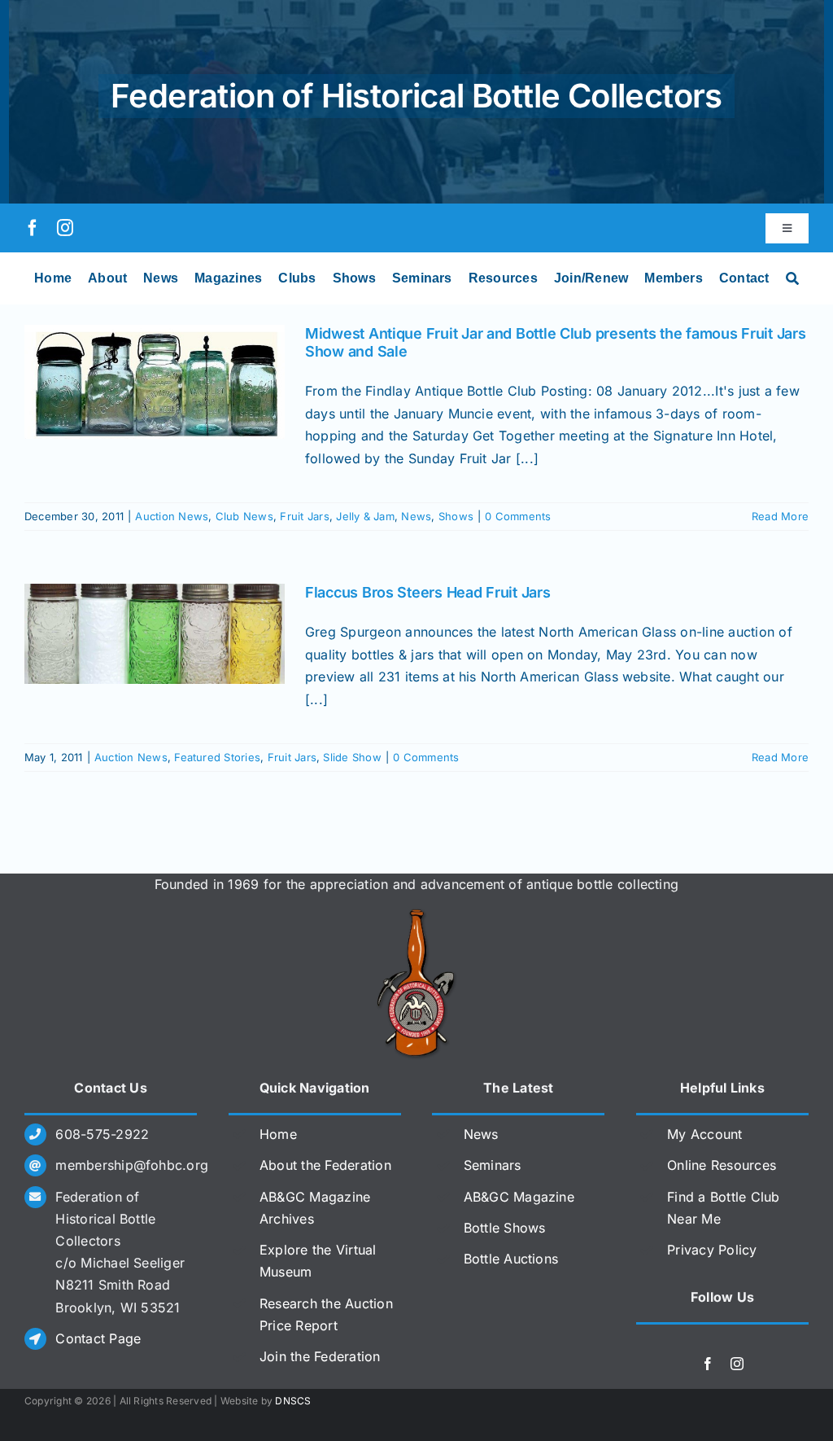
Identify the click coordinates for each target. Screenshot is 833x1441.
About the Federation (325, 1165)
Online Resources (721, 1165)
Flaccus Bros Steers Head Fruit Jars (428, 592)
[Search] (792, 278)
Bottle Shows (505, 1228)
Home (278, 1134)
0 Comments (518, 516)
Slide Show (352, 757)
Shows (455, 516)
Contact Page (98, 1338)
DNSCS (293, 1401)
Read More (780, 516)
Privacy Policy (712, 1250)
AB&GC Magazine (519, 1197)
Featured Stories (217, 757)
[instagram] (65, 228)
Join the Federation (320, 1356)
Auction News (171, 516)
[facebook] (32, 228)
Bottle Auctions (511, 1258)
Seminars (492, 1165)
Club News (244, 516)
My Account (704, 1134)
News (416, 516)
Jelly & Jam (365, 516)
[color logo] (416, 915)
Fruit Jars (304, 516)
